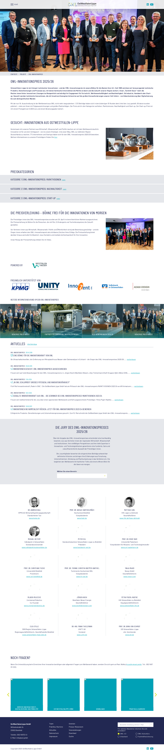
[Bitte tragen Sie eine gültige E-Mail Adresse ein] (150, 724)
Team (51, 724)
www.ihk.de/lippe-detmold (130, 518)
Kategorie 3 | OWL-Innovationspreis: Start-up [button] (33, 198)
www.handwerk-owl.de (82, 547)
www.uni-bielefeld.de (34, 576)
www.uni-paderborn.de (129, 547)
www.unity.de (82, 635)
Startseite (14, 74)
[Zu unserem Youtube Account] (151, 4)
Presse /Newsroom (76, 727)
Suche (71, 736)
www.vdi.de (129, 635)
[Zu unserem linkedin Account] (148, 4)
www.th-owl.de (82, 576)
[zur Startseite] (82, 4)
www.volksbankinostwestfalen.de (34, 547)
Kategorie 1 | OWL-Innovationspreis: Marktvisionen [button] (36, 179)
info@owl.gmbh (22, 738)
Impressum (53, 736)
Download (72, 733)
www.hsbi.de (82, 518)
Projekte (23, 74)
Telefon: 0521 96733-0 (19, 735)
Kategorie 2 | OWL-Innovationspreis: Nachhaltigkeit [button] (36, 188)
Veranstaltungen (75, 730)
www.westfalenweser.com (82, 606)
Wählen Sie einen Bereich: (67, 471)
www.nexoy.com (130, 576)
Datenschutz (54, 733)
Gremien (72, 724)
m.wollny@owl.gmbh (134, 664)
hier (55, 137)
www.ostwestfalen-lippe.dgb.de (34, 635)
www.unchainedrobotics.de (34, 606)
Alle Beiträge (32, 344)
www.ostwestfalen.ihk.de (129, 606)
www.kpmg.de (34, 518)
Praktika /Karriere (56, 727)
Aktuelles (52, 730)
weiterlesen (131, 359)
